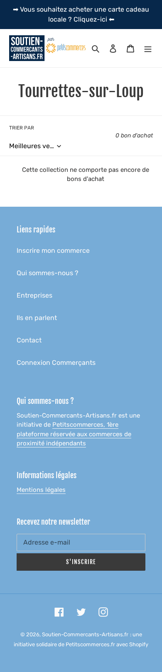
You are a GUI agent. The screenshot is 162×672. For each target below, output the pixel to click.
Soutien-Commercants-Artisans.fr (85, 634)
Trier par (21, 128)
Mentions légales (41, 490)
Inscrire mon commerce (53, 250)
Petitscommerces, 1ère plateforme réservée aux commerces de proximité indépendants (74, 434)
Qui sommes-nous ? (48, 273)
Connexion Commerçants (56, 363)
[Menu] (148, 48)
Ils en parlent (37, 318)
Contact (29, 340)
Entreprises (34, 295)
